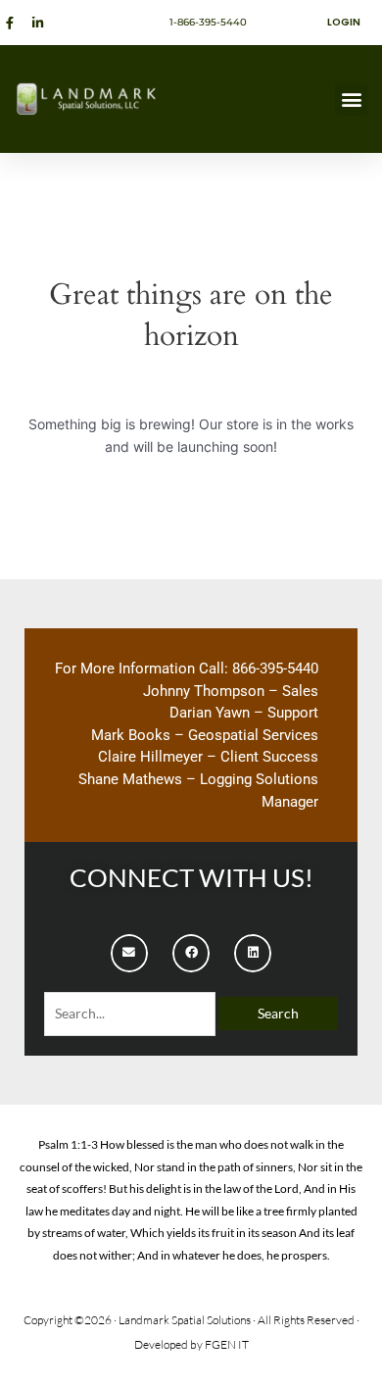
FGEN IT (227, 1344)
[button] (351, 99)
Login (343, 22)
